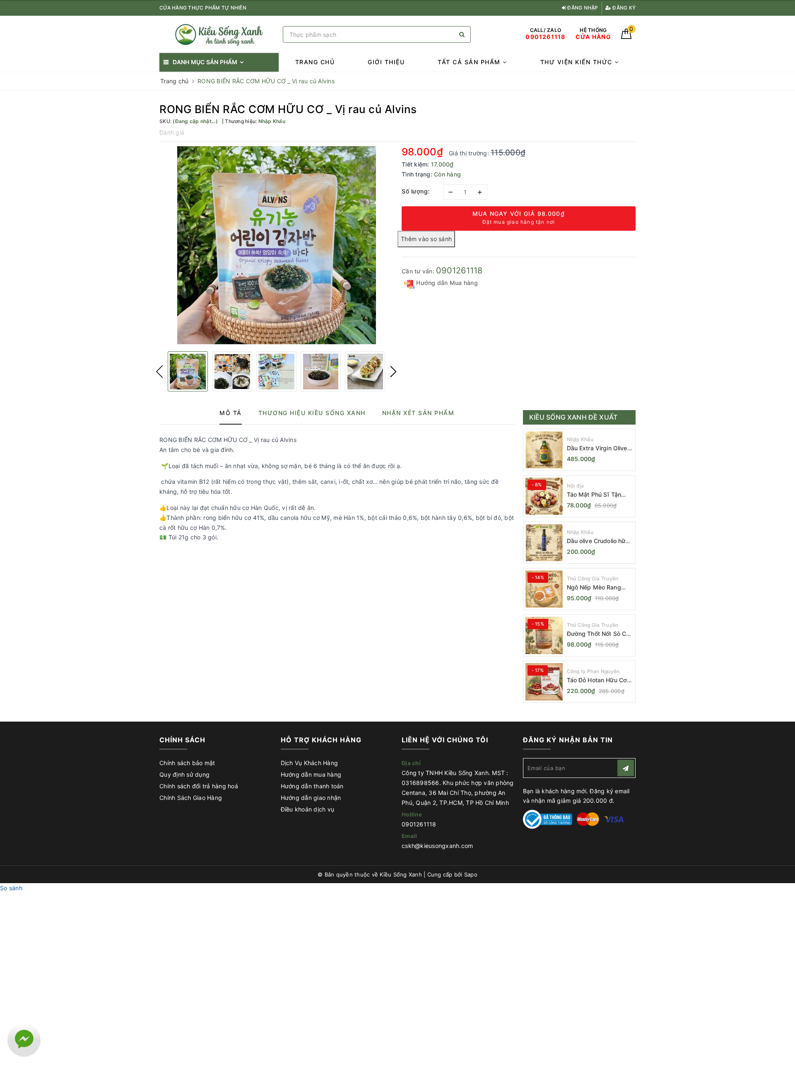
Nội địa (575, 486)
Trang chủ (315, 61)
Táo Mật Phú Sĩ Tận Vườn (594, 495)
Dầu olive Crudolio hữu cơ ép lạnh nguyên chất (599, 541)
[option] (276, 245)
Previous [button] (159, 371)
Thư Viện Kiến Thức (577, 61)
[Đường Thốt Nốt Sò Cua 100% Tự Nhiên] (544, 635)
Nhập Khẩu (580, 439)
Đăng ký (623, 8)
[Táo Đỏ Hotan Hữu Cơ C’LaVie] (544, 681)
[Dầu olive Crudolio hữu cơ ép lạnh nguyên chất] (544, 542)
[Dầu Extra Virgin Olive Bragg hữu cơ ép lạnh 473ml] (544, 450)
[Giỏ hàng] (626, 36)
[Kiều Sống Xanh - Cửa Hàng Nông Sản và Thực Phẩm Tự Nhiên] (219, 34)
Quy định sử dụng (184, 774)
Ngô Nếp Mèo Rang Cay (594, 588)
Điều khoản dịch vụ (308, 809)
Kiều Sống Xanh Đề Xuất (573, 417)
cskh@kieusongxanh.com (437, 845)
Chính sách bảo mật (187, 762)
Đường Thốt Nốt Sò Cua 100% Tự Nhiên (600, 634)
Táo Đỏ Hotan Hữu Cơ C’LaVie (597, 680)
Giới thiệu (386, 61)
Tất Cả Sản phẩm (470, 61)
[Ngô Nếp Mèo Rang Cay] (544, 589)
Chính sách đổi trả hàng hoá (198, 786)
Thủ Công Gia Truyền (593, 578)
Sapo (470, 874)
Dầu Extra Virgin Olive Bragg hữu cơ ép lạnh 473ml (597, 448)
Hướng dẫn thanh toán (312, 786)
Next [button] (393, 371)
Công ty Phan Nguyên (593, 671)
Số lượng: (416, 191)
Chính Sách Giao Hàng (190, 797)
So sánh (11, 887)
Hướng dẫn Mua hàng (446, 282)
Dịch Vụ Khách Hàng (309, 762)
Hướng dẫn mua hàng (311, 774)
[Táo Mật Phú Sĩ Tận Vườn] (544, 496)
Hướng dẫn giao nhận (311, 797)
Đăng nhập (582, 8)
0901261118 (459, 270)
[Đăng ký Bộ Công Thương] (548, 818)
